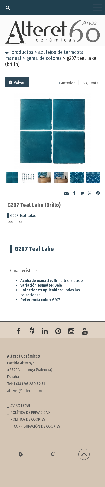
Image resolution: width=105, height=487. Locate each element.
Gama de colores (42, 58)
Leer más (14, 221)
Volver (19, 82)
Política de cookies (27, 419)
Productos (22, 52)
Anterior (68, 82)
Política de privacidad (30, 412)
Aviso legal (20, 405)
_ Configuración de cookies (35, 426)
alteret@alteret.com (24, 390)
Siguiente (90, 82)
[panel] (20, 454)
